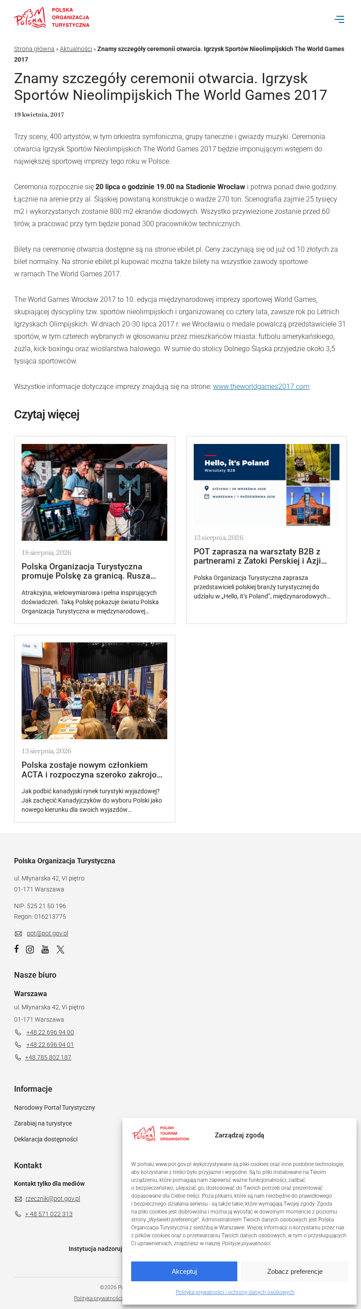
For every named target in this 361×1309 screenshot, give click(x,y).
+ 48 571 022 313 (49, 1213)
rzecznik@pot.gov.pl (53, 1198)
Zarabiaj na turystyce (43, 1123)
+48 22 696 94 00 (50, 1032)
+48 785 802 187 (48, 1057)
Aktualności (76, 48)
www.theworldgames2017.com (261, 386)
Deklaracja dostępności (45, 1139)
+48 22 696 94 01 (50, 1044)
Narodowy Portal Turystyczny (54, 1107)
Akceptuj (184, 1271)
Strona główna (34, 48)
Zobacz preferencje (295, 1271)
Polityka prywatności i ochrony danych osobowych (235, 1292)
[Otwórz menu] (339, 19)
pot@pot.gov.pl (47, 933)
